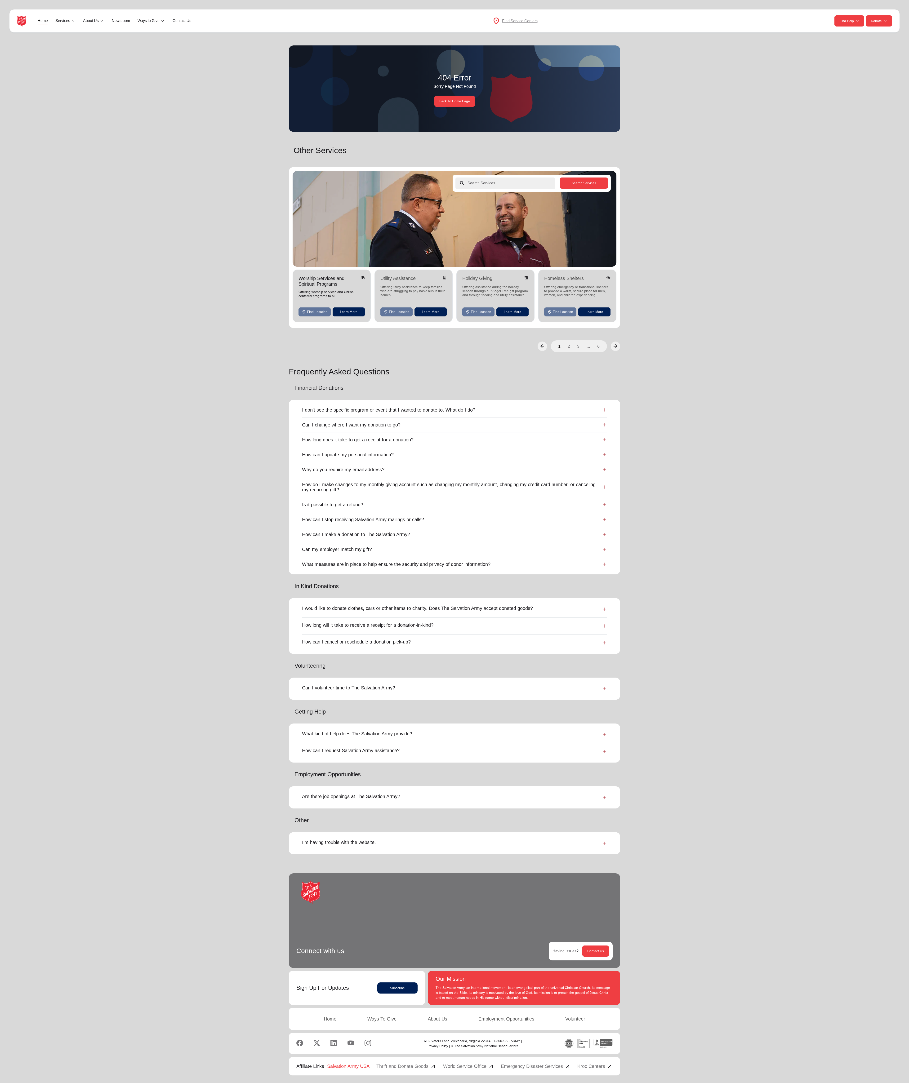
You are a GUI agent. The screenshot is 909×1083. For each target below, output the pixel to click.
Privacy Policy (438, 1046)
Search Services (584, 183)
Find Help (846, 21)
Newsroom (121, 21)
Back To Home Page (454, 101)
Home (43, 21)
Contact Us (182, 21)
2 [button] (569, 346)
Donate (876, 21)
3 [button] (578, 346)
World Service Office (468, 1066)
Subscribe (397, 988)
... (588, 346)
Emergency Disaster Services (535, 1066)
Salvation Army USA (348, 1066)
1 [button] (559, 346)
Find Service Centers (520, 21)
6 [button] (598, 346)
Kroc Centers (595, 1066)
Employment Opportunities (506, 1018)
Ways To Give (382, 1018)
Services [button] (62, 21)
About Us (437, 1018)
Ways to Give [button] (149, 21)
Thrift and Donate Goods (406, 1066)
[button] (542, 346)
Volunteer (575, 1018)
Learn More (348, 312)
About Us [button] (91, 21)
